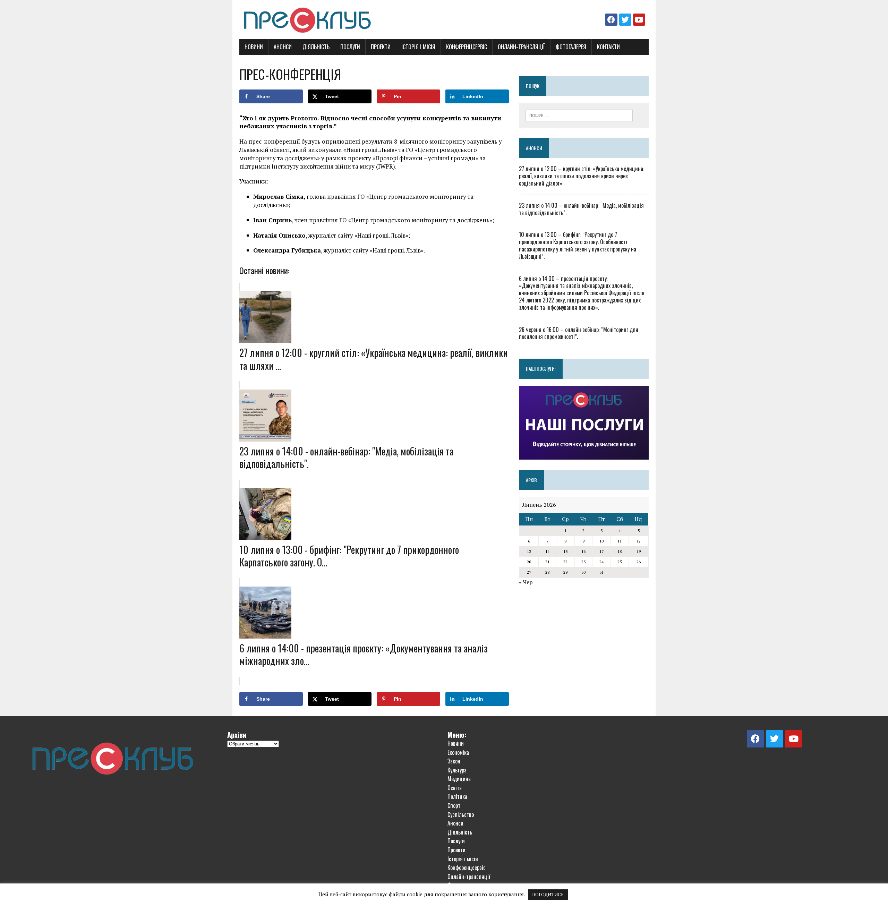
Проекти (381, 47)
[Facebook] (611, 20)
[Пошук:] (579, 115)
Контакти (608, 47)
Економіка (458, 752)
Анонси (283, 47)
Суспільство (460, 814)
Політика (457, 796)
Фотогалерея (571, 47)
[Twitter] (625, 20)
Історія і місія (418, 47)
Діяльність (316, 47)
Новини (254, 47)
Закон (453, 761)
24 (601, 561)
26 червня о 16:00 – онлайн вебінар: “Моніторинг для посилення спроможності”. (578, 333)
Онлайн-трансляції (521, 47)
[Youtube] (639, 20)
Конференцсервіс (466, 47)
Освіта (454, 788)
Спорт (453, 805)
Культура (457, 770)
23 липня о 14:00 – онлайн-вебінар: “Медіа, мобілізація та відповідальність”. (581, 209)
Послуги (350, 47)
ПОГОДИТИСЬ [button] (548, 894)
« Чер (526, 582)
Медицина (459, 779)
